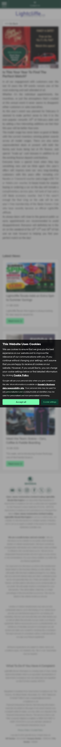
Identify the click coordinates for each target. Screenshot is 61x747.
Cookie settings (49, 402)
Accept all (21, 402)
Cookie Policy (21, 375)
